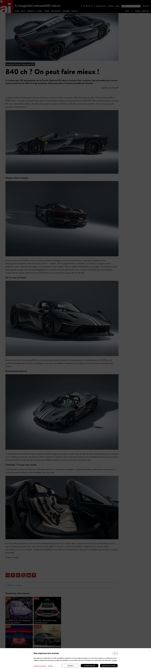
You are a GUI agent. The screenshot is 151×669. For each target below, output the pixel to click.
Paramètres (70, 665)
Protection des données (40, 666)
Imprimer (50, 666)
